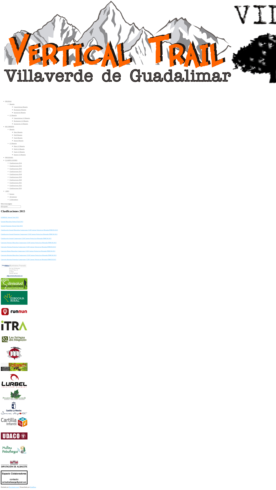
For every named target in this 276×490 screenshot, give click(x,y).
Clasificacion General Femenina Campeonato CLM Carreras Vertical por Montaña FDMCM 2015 (29, 234)
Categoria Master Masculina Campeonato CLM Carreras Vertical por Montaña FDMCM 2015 (28, 251)
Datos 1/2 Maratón (19, 146)
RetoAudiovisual (14, 487)
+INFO (7, 191)
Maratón (11, 104)
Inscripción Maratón (20, 112)
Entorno (11, 194)
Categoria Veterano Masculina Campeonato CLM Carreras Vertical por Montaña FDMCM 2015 (28, 242)
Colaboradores (13, 199)
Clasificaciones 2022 (15, 185)
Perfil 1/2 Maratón (19, 149)
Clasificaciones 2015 (15, 166)
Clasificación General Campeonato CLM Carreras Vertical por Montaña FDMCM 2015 (26, 238)
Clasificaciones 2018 (15, 174)
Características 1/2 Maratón (22, 118)
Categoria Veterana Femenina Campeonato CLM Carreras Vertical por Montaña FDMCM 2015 (28, 247)
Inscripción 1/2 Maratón (21, 124)
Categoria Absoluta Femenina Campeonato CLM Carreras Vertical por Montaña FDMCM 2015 (28, 259)
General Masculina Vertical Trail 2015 (12, 221)
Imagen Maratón (18, 140)
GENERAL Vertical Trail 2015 (10, 217)
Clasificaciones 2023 (15, 188)
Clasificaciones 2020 (15, 180)
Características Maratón (21, 107)
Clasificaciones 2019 (15, 177)
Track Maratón (18, 138)
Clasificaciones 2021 (15, 183)
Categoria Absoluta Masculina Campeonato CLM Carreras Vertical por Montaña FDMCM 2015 (28, 255)
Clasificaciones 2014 (15, 163)
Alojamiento (13, 197)
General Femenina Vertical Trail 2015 (12, 226)
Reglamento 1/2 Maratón (21, 121)
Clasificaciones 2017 (15, 171)
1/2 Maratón (13, 115)
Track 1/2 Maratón (19, 152)
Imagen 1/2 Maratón (20, 154)
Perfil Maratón (18, 135)
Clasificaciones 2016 (15, 169)
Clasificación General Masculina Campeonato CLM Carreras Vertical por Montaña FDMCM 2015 (29, 230)
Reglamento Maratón (20, 110)
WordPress (33, 487)
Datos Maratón (18, 132)
